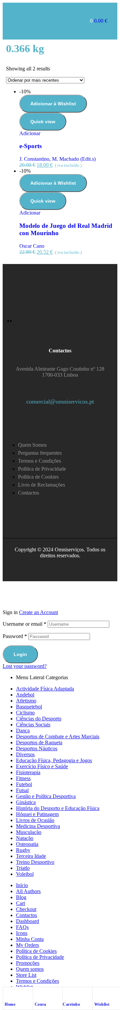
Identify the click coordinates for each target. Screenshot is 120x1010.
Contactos (26, 915)
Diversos (25, 754)
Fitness (23, 778)
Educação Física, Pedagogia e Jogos (54, 760)
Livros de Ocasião (35, 820)
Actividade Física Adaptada (45, 688)
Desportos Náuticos (36, 748)
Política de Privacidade (40, 957)
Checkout (26, 909)
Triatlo (23, 868)
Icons (21, 933)
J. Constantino (34, 159)
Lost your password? (25, 666)
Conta (40, 1004)
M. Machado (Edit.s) (74, 159)
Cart (20, 903)
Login (20, 654)
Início (22, 885)
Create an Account (38, 612)
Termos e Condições (37, 981)
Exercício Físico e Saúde (42, 766)
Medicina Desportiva (38, 826)
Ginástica (26, 802)
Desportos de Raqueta (39, 742)
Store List (26, 975)
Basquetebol (29, 706)
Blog (21, 897)
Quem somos (30, 969)
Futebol (24, 784)
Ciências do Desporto (38, 718)
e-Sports (30, 145)
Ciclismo (25, 712)
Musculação (28, 832)
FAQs (22, 927)
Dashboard (27, 921)
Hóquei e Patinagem (37, 814)
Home (10, 1004)
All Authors (28, 891)
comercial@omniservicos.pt (60, 401)
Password (15, 636)
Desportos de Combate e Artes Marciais (57, 736)
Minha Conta (30, 939)
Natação (24, 838)
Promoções (27, 963)
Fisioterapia (28, 772)
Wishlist (102, 1004)
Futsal (22, 790)
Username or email (24, 624)
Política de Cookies (36, 951)
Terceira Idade (31, 856)
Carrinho (71, 1004)
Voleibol (25, 874)
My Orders (27, 945)
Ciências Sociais (33, 724)
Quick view (42, 121)
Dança (23, 730)
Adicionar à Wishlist (53, 103)
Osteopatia (27, 844)
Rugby (23, 850)
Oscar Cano (31, 246)
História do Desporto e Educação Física (57, 808)
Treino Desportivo (35, 862)
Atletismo (26, 700)
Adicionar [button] (29, 133)
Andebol (25, 694)
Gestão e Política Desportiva (46, 796)
